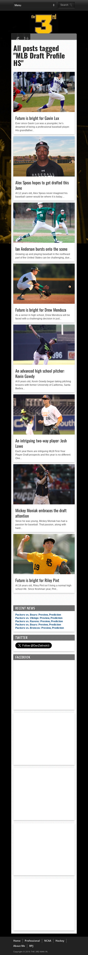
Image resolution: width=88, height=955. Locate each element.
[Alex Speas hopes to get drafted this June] (44, 175)
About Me (19, 946)
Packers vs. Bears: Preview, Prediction (38, 614)
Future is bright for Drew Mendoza (40, 310)
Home (16, 940)
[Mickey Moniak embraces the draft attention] (44, 503)
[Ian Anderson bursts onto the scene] (44, 241)
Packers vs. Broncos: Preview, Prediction (39, 628)
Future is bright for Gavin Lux (37, 118)
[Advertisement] (44, 738)
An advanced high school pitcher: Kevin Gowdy (39, 373)
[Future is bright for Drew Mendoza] (44, 302)
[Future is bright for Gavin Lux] (44, 111)
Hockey (59, 940)
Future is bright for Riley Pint (37, 580)
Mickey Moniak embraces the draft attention (41, 513)
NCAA (47, 940)
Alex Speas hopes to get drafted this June (42, 185)
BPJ (31, 946)
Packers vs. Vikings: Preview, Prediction (38, 618)
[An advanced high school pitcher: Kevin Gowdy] (44, 363)
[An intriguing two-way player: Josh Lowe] (44, 433)
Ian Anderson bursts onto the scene (41, 249)
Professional (32, 940)
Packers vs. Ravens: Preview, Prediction (39, 621)
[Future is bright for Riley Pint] (44, 573)
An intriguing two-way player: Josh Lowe (41, 443)
